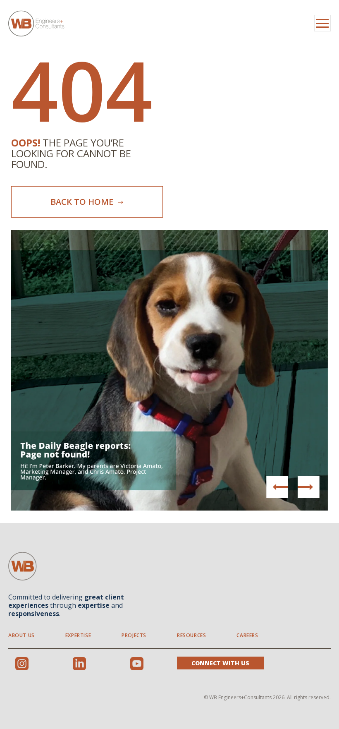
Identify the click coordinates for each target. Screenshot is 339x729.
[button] (308, 487)
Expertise (78, 635)
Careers (247, 635)
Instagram (22, 663)
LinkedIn (79, 663)
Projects (134, 635)
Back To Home (82, 201)
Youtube (137, 663)
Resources (191, 635)
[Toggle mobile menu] (322, 23)
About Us (21, 635)
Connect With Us (220, 663)
